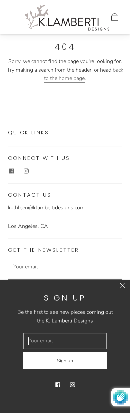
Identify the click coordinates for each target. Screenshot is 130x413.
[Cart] (114, 17)
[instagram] (26, 171)
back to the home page (83, 74)
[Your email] (65, 267)
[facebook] (11, 171)
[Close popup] (122, 287)
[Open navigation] (15, 17)
